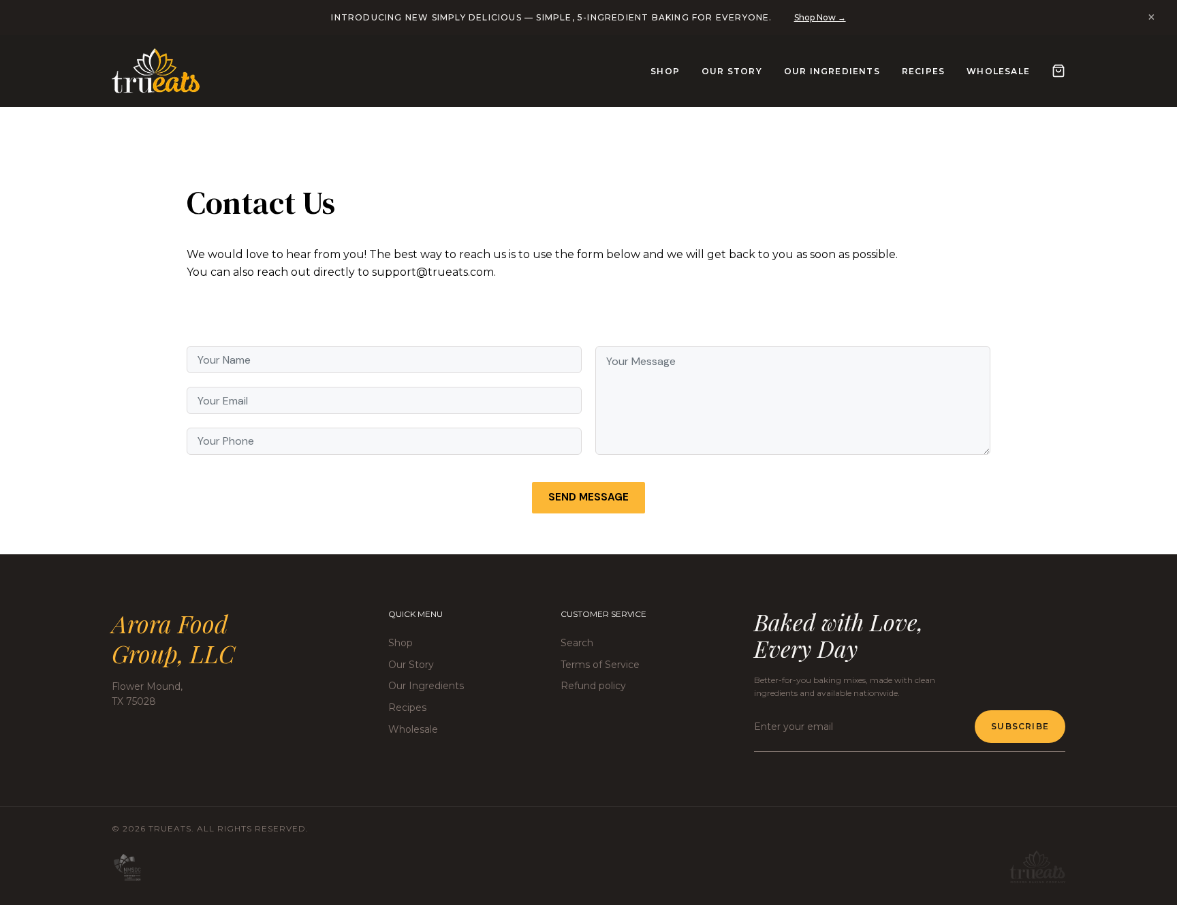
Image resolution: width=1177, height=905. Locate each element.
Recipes (923, 71)
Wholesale (998, 71)
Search (577, 643)
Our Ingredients (832, 71)
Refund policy (593, 686)
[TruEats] (156, 70)
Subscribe (1020, 726)
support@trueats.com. (434, 272)
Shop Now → (820, 17)
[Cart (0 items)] (1058, 71)
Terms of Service (600, 664)
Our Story (732, 71)
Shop (665, 71)
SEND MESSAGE (588, 497)
